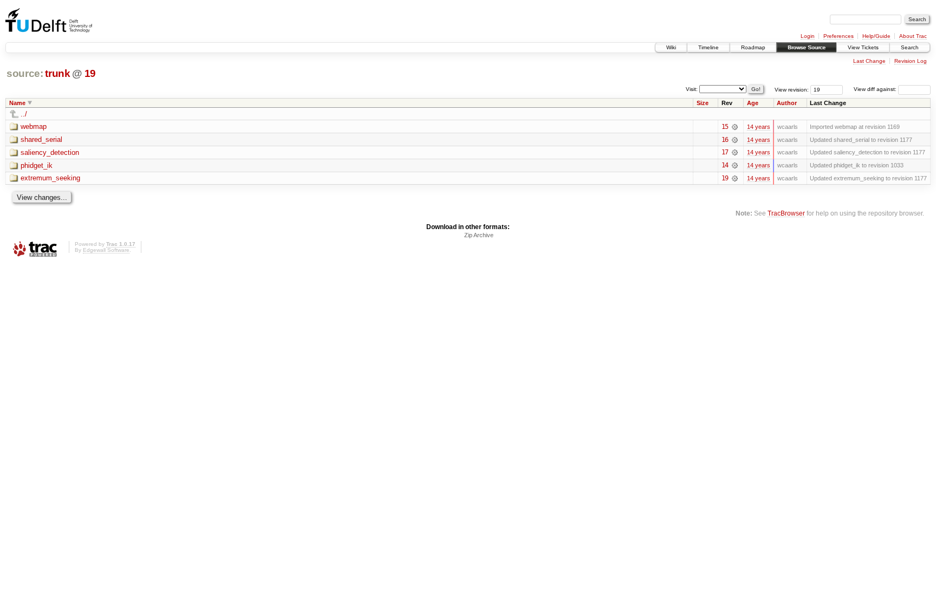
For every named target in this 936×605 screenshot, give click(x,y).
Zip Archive (478, 235)
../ (24, 114)
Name (17, 103)
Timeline (708, 47)
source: (24, 73)
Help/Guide (876, 36)
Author (787, 103)
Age (752, 103)
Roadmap (753, 47)
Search (910, 47)
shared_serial (41, 139)
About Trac (913, 36)
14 (725, 165)
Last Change (869, 61)
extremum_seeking (50, 178)
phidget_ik (37, 165)
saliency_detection (50, 152)
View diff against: (876, 89)
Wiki (671, 47)
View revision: (792, 89)
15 (725, 127)
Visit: (692, 89)
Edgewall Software (106, 250)
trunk (57, 73)
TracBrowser (786, 213)
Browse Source (807, 47)
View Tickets (863, 47)
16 (725, 140)
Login (808, 36)
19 (90, 73)
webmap (34, 126)
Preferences (838, 36)
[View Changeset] (735, 127)
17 (725, 152)
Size (702, 103)
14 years (758, 126)
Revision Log (910, 61)
